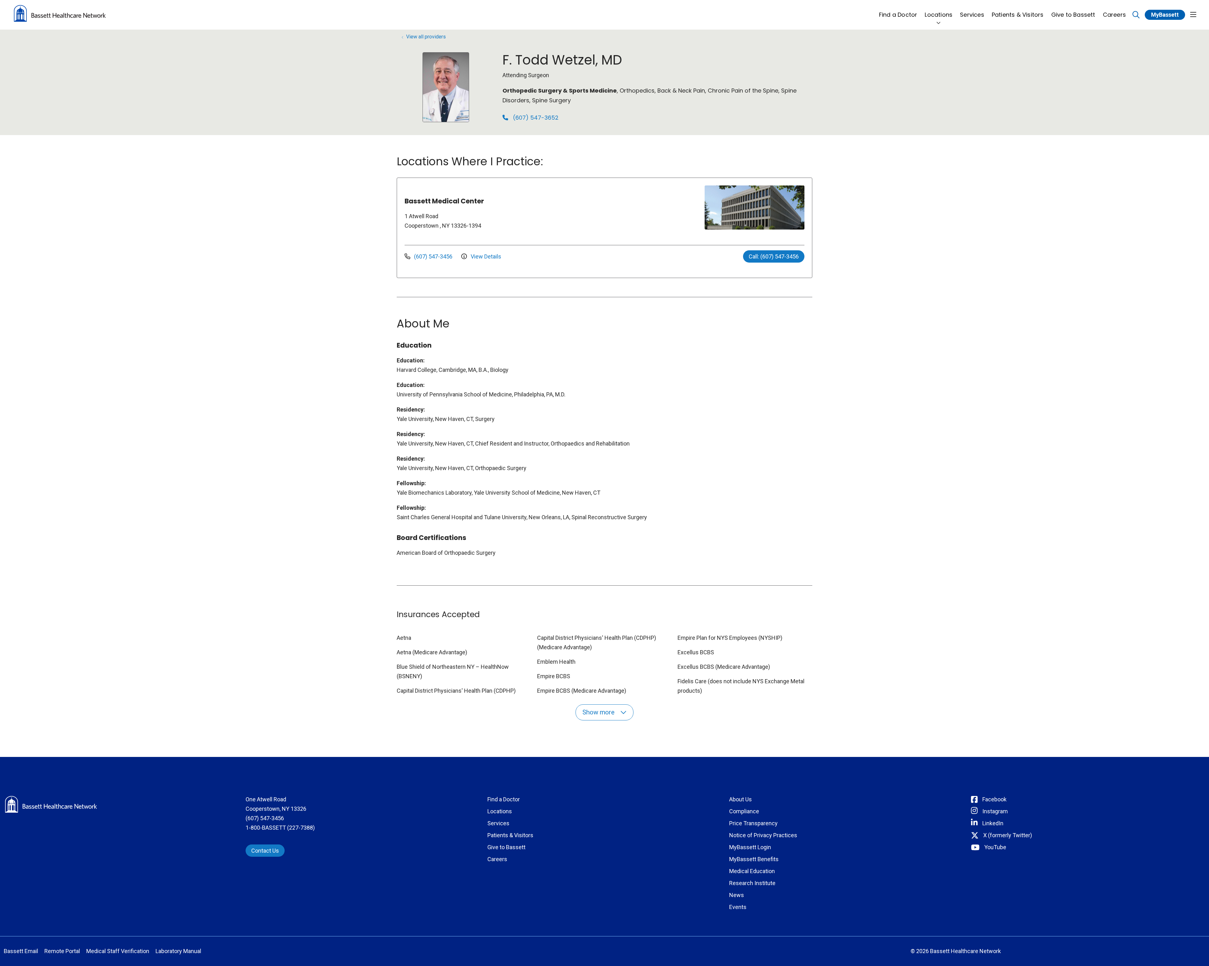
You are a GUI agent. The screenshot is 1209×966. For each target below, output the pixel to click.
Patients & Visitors (1018, 15)
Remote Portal (62, 951)
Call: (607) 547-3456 (774, 256)
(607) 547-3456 (433, 256)
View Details (485, 256)
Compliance (744, 811)
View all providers (426, 37)
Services (972, 15)
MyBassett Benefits (754, 859)
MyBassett (1165, 14)
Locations (938, 15)
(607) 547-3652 (535, 118)
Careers (1114, 15)
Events (737, 907)
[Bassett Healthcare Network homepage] (60, 15)
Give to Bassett (1073, 15)
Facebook (994, 799)
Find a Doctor (898, 15)
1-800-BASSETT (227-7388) (280, 827)
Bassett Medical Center (444, 201)
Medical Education (752, 871)
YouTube (995, 847)
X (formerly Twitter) (1007, 835)
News (736, 895)
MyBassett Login (750, 847)
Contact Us (265, 850)
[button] (1193, 15)
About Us (740, 799)
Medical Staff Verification (117, 951)
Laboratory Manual (178, 951)
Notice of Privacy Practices (763, 835)
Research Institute (752, 883)
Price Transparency (753, 823)
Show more (599, 712)
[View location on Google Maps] (651, 207)
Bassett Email (21, 951)
